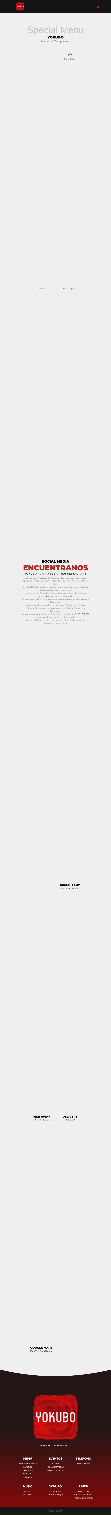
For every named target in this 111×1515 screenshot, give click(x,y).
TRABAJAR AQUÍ (55, 1495)
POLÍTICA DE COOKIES (83, 1498)
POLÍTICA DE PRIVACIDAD (83, 1495)
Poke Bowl (69, 59)
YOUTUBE (27, 1495)
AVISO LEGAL (83, 1491)
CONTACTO (55, 1491)
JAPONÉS (27, 1467)
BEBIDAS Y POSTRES (28, 1463)
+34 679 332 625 (83, 1463)
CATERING (55, 1463)
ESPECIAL (27, 1474)
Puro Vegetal (70, 288)
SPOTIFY (27, 1491)
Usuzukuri (41, 288)
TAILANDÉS (28, 1470)
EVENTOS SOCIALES (55, 1470)
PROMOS (28, 1477)
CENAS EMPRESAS (55, 1467)
